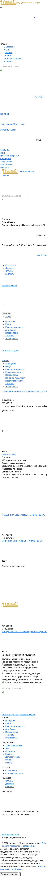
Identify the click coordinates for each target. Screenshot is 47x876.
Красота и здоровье (9, 156)
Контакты (8, 61)
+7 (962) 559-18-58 (10, 834)
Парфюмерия (6, 161)
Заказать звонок (9, 286)
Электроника (6, 164)
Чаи (7, 748)
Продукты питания (14, 381)
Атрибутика (5, 158)
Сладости (10, 751)
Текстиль (4, 167)
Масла (8, 763)
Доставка (8, 53)
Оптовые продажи (12, 58)
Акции (6, 50)
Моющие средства (14, 372)
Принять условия (9, 874)
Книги (2, 153)
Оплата (7, 55)
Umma (8, 760)
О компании (11, 770)
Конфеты (9, 754)
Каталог (6, 313)
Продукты (4, 150)
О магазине (9, 47)
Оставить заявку (8, 130)
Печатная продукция (15, 378)
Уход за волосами (13, 745)
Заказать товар (9, 454)
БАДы (8, 366)
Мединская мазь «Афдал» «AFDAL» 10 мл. (22, 541)
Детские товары (12, 757)
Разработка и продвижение (22, 846)
